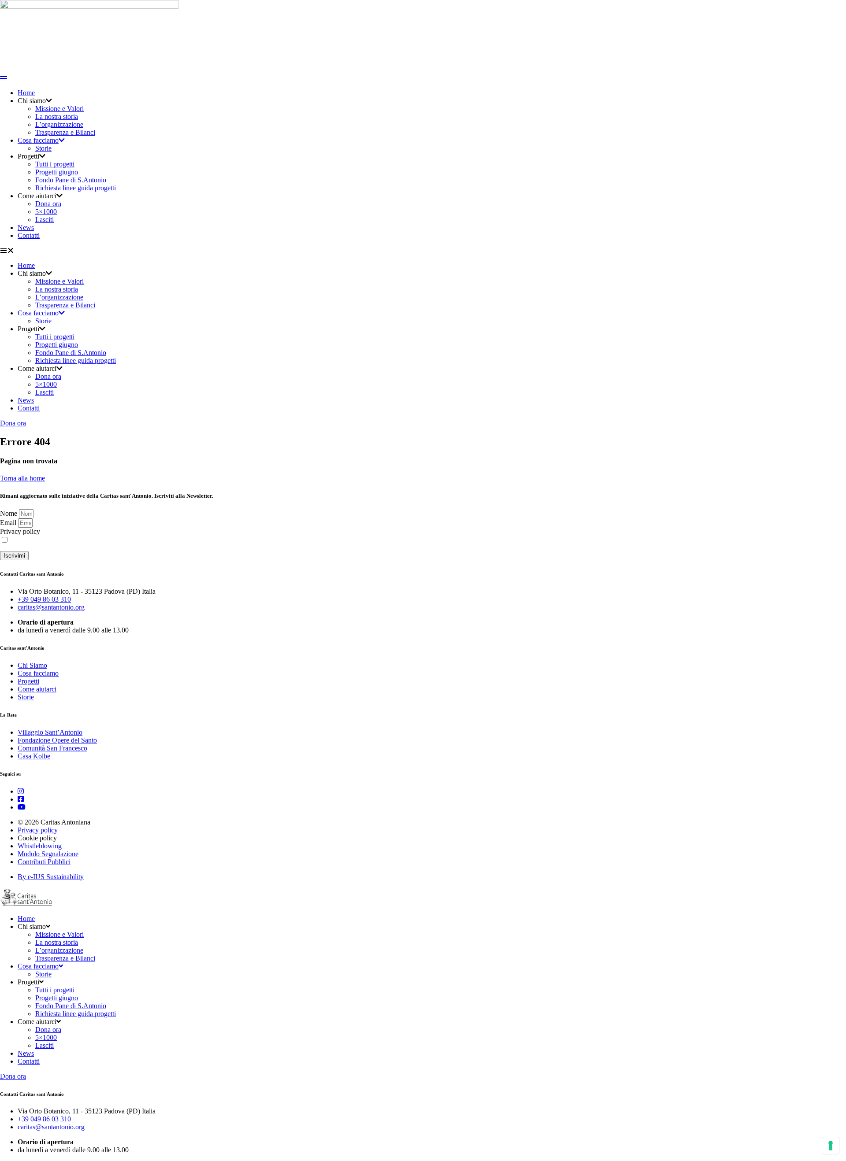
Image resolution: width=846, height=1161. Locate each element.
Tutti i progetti (54, 164)
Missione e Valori (59, 108)
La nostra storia (56, 116)
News (26, 227)
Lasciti (44, 219)
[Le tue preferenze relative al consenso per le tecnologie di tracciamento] (830, 1145)
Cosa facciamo (38, 140)
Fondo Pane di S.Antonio (70, 180)
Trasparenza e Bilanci (65, 132)
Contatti (29, 235)
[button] (423, 251)
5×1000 (46, 211)
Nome (9, 513)
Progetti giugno (56, 172)
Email (9, 522)
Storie (43, 148)
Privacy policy (20, 531)
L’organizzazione (59, 124)
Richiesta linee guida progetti (75, 188)
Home (26, 92)
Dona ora (48, 203)
